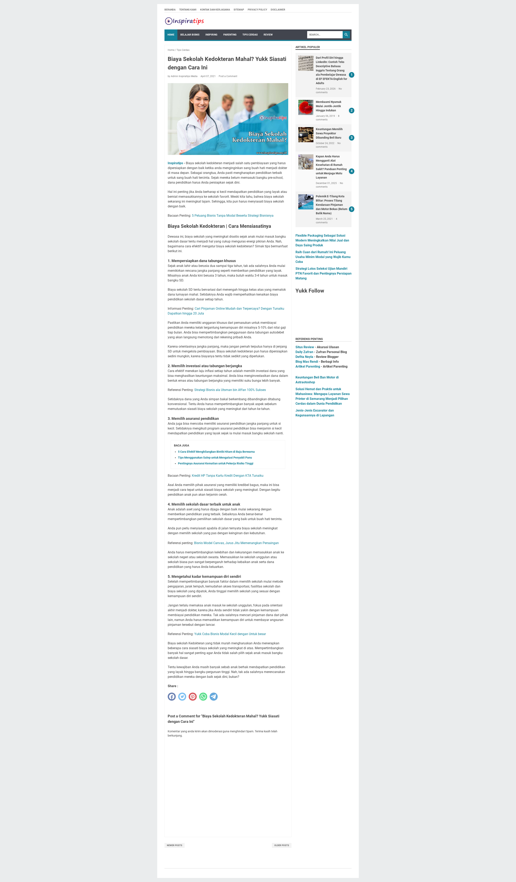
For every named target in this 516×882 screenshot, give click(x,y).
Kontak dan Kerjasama (215, 9)
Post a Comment (228, 76)
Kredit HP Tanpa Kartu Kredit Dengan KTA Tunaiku (227, 476)
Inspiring (211, 34)
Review (268, 34)
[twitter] (182, 697)
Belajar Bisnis (189, 34)
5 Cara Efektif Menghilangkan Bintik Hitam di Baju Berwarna (216, 451)
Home (170, 34)
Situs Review (304, 347)
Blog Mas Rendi (306, 362)
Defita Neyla (304, 357)
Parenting (229, 34)
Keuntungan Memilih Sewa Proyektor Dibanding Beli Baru (329, 133)
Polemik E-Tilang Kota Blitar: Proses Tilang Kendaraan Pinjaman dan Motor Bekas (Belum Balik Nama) (331, 205)
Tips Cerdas (250, 34)
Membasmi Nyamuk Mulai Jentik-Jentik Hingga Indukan (328, 106)
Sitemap (239, 9)
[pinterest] (193, 697)
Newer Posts (174, 845)
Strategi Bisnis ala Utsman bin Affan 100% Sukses (230, 390)
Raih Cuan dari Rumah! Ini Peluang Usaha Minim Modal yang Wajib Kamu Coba (323, 257)
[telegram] (214, 697)
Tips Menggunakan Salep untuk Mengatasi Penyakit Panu (215, 457)
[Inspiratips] (184, 21)
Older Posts (281, 845)
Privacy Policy (257, 9)
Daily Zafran (304, 352)
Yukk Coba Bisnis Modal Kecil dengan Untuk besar (230, 634)
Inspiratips (175, 163)
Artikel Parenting (307, 366)
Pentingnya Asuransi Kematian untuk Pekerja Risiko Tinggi (215, 463)
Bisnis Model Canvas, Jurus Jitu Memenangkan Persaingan (236, 543)
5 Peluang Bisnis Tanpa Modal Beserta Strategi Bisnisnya (233, 215)
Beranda (170, 9)
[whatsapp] (203, 697)
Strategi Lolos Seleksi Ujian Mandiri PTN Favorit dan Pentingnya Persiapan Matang (323, 273)
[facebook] (172, 697)
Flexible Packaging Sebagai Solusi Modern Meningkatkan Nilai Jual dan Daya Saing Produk (322, 240)
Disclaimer (278, 9)
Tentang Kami (188, 9)
